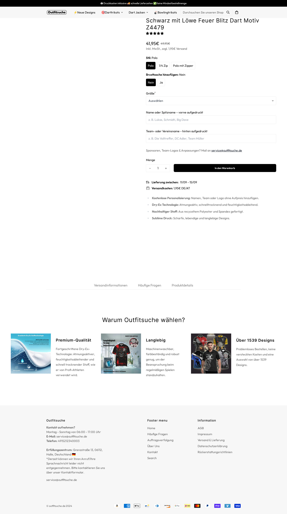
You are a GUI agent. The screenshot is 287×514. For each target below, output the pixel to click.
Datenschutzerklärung (212, 446)
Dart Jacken (137, 12)
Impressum (205, 434)
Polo (151, 66)
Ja (161, 82)
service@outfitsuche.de (226, 150)
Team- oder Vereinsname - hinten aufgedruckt (176, 131)
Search (152, 458)
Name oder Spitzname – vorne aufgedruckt (174, 112)
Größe (151, 93)
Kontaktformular (72, 472)
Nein (151, 82)
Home (151, 428)
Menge (150, 160)
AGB (201, 428)
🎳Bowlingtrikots (165, 12)
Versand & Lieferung (211, 440)
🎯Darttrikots (110, 12)
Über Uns (153, 446)
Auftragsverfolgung (160, 440)
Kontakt (152, 452)
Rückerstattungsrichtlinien (215, 452)
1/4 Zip (163, 66)
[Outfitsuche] (56, 12)
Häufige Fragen (157, 434)
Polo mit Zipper (183, 66)
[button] (155, 33)
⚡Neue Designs (84, 12)
